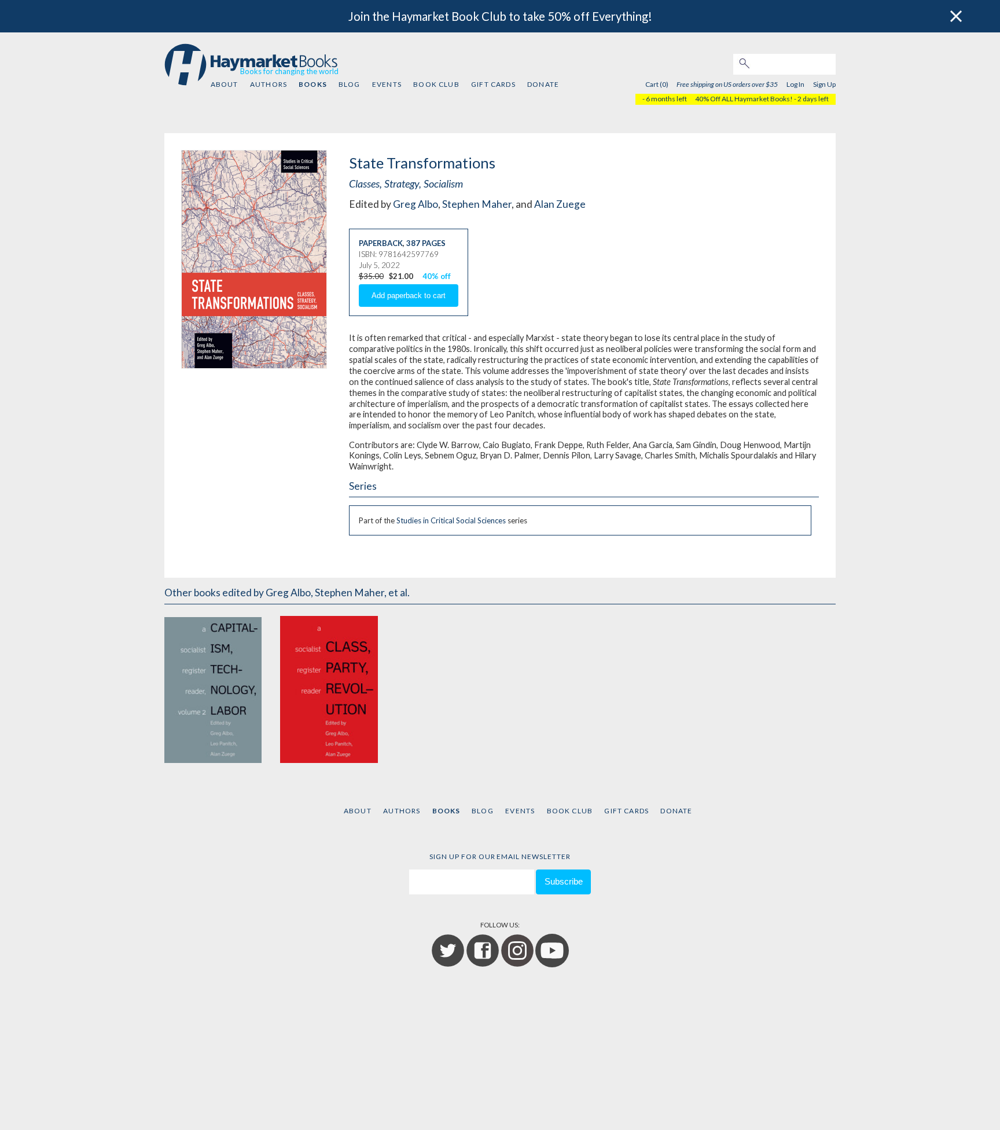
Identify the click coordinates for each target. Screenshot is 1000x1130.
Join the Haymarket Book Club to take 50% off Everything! (500, 16)
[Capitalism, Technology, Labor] (213, 688)
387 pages (426, 243)
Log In (795, 84)
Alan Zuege (560, 204)
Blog (350, 84)
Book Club (436, 84)
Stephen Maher (477, 204)
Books (312, 84)
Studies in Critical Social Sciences (451, 520)
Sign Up (824, 84)
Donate (543, 84)
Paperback (381, 243)
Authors (268, 84)
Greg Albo (415, 204)
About (224, 84)
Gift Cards (493, 84)
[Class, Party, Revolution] (328, 688)
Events (387, 84)
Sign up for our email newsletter (500, 856)
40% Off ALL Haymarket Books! (744, 98)
